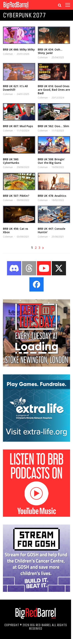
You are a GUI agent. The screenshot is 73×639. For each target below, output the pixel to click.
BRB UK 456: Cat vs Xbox (15, 230)
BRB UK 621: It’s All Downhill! (15, 87)
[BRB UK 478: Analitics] (54, 181)
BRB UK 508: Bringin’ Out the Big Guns (51, 161)
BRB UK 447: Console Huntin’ (51, 230)
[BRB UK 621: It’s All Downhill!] (19, 71)
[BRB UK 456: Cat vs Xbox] (19, 214)
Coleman (8, 54)
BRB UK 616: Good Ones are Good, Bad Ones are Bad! (54, 89)
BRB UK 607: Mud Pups (18, 126)
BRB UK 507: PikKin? (16, 196)
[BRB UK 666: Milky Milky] (19, 35)
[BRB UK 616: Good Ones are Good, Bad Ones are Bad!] (54, 71)
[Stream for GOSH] (36, 590)
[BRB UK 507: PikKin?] (19, 181)
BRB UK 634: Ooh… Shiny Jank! (50, 51)
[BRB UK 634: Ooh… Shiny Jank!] (54, 35)
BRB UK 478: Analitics (52, 196)
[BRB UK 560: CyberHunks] (19, 144)
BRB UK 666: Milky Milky (19, 49)
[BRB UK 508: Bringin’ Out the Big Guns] (54, 144)
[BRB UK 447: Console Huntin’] (54, 214)
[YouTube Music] (36, 515)
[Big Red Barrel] (16, 8)
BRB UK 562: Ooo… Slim (53, 126)
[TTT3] (36, 365)
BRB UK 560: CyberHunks (11, 161)
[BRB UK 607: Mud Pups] (19, 112)
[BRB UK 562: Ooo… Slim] (54, 112)
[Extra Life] (36, 440)
